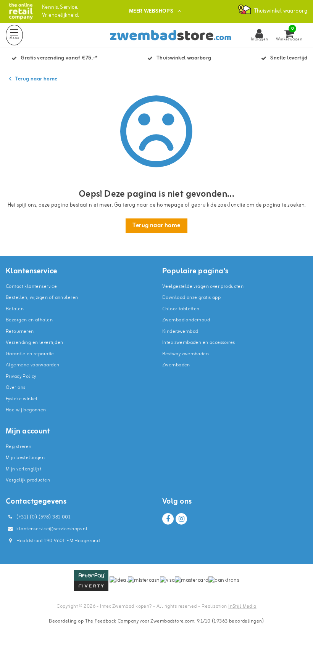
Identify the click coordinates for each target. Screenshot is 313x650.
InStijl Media (242, 606)
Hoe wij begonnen (26, 410)
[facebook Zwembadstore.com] (168, 518)
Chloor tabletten (181, 309)
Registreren (19, 447)
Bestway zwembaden (185, 354)
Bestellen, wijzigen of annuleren (42, 298)
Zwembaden (176, 365)
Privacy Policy (21, 376)
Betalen (15, 309)
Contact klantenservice (31, 286)
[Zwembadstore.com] (21, 11)
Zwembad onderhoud (186, 320)
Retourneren (20, 331)
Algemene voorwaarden (32, 365)
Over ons (15, 388)
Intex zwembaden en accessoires (198, 343)
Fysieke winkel (22, 399)
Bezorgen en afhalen (29, 320)
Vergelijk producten (28, 480)
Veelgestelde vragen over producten (203, 286)
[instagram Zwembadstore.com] (181, 518)
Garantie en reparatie (30, 354)
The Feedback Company (112, 621)
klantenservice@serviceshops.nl (51, 529)
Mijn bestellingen (25, 458)
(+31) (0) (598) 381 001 (43, 517)
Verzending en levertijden (34, 343)
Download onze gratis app (191, 298)
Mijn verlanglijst (23, 469)
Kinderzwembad (180, 331)
